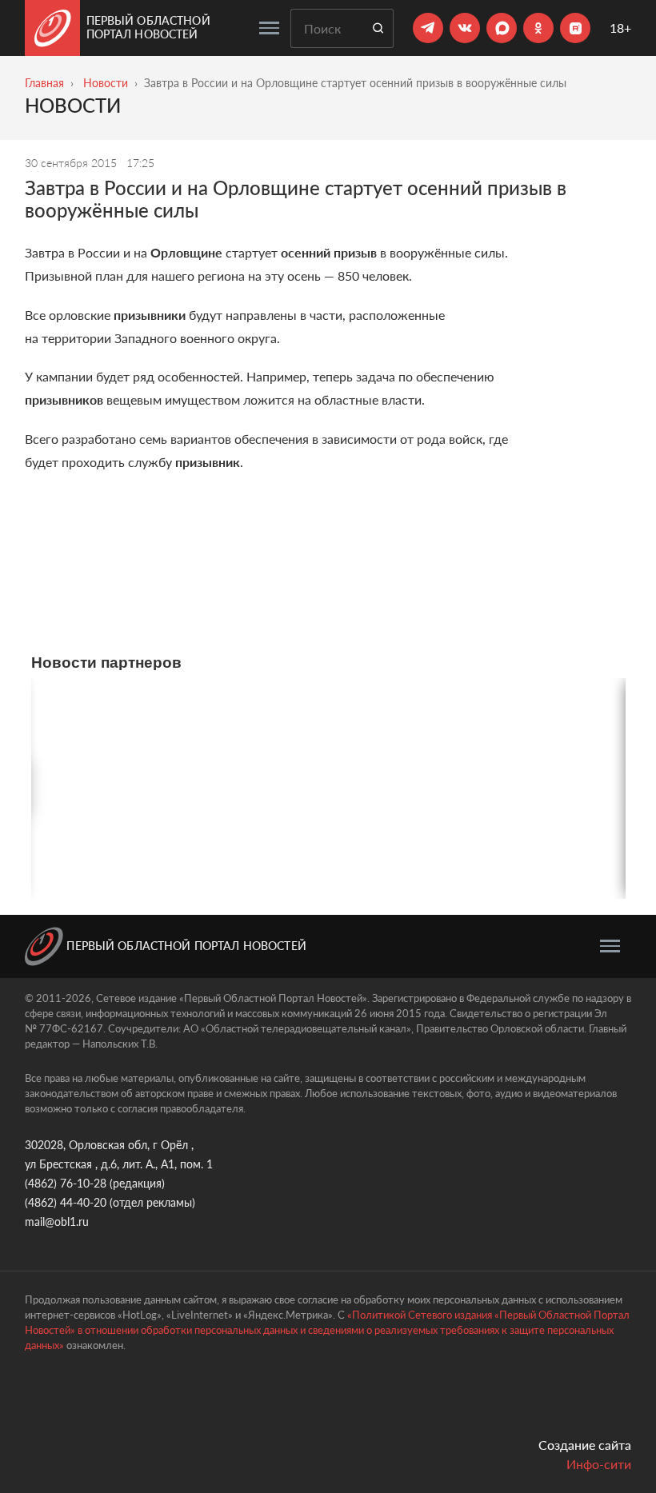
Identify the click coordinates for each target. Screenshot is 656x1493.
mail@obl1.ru (57, 1221)
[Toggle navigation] (269, 28)
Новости (105, 83)
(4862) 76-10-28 (65, 1183)
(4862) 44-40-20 (65, 1202)
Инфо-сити (598, 1463)
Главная (44, 83)
